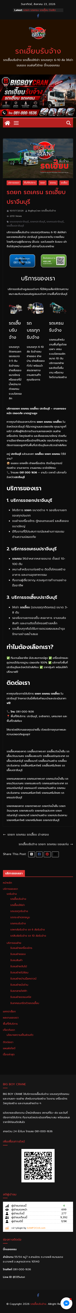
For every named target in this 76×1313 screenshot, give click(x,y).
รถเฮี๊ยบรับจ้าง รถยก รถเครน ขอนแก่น (44, 844)
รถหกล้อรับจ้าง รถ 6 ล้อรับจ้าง (27, 930)
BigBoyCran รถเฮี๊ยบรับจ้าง (42, 210)
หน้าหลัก (7, 883)
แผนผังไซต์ (9, 1048)
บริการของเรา (13, 182)
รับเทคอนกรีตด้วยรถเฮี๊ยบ (24, 1003)
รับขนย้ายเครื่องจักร (21, 948)
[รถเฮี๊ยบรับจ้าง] (38, 77)
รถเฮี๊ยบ (64, 182)
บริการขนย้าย (14, 943)
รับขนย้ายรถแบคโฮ (20, 997)
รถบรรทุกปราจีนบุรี (19, 221)
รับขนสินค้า (16, 960)
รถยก (42, 182)
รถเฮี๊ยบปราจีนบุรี (15, 225)
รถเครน (53, 182)
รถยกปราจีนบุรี (37, 221)
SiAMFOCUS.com (36, 1228)
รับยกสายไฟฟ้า (18, 991)
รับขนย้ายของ (18, 954)
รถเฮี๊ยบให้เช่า (17, 905)
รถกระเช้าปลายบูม (20, 917)
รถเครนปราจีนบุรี (55, 221)
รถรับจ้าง (12, 894)
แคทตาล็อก (9, 1012)
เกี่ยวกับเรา (9, 1030)
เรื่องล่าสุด (9, 1054)
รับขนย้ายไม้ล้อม (19, 972)
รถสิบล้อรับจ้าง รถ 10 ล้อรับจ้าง (28, 936)
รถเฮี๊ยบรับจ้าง (38, 51)
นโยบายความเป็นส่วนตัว (20, 1035)
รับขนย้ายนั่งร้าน (19, 985)
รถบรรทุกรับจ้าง (19, 911)
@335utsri (19, 1277)
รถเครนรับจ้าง (18, 923)
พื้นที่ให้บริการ (29, 182)
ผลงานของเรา (11, 1018)
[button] (66, 1303)
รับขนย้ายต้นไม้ (18, 966)
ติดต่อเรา (8, 1042)
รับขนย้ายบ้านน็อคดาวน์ (23, 979)
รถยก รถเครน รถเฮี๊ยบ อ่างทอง (28, 834)
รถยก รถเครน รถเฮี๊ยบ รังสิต (39, 10)
